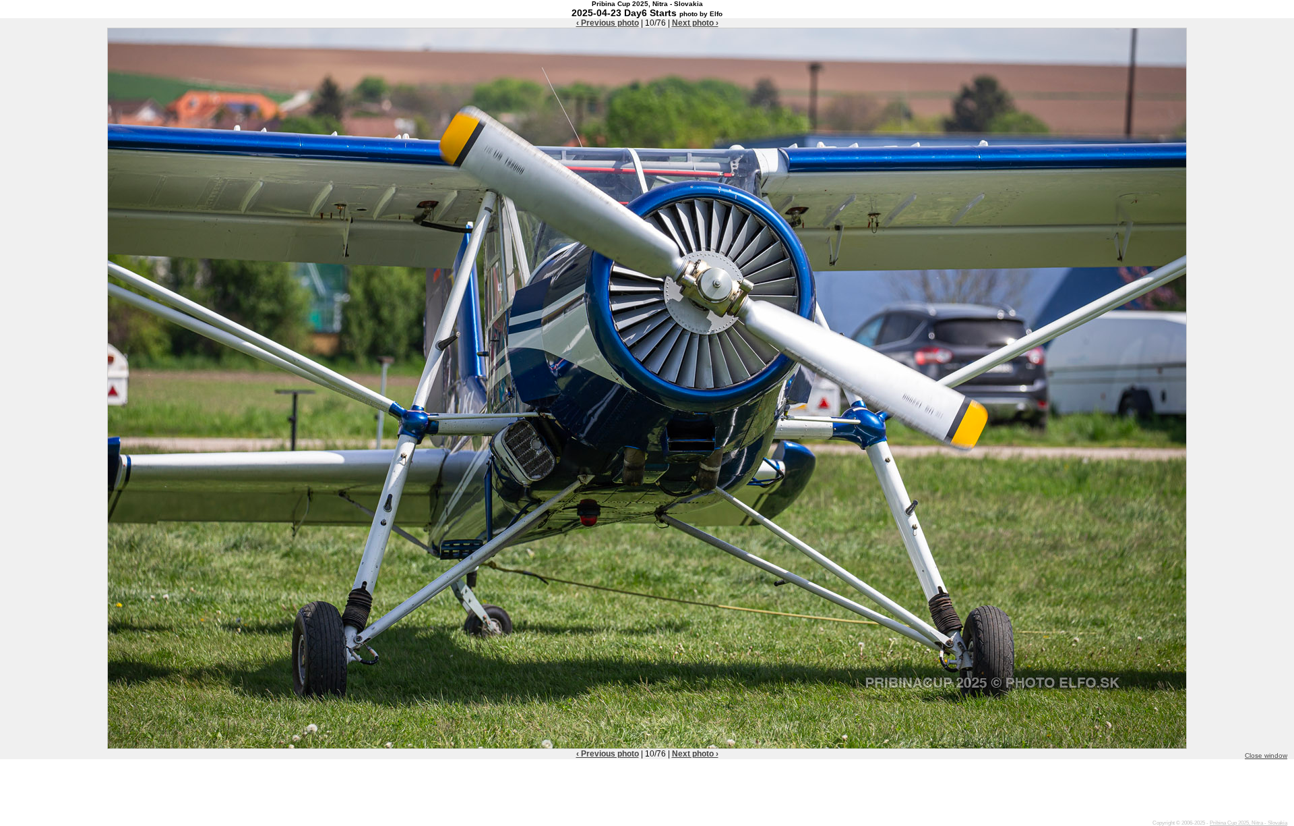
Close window (1266, 755)
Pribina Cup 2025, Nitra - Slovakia (1248, 823)
